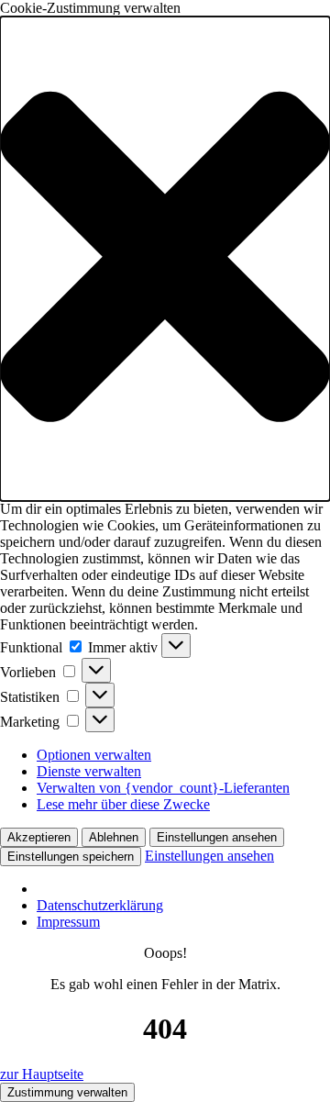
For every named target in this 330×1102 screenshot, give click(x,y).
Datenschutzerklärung (100, 905)
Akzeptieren (39, 837)
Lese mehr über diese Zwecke (123, 804)
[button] (165, 259)
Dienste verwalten (89, 771)
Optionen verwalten (94, 754)
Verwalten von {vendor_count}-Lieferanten (163, 788)
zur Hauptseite (41, 1074)
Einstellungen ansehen (217, 837)
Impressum (68, 921)
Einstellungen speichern (70, 856)
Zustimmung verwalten (67, 1092)
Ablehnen (113, 837)
